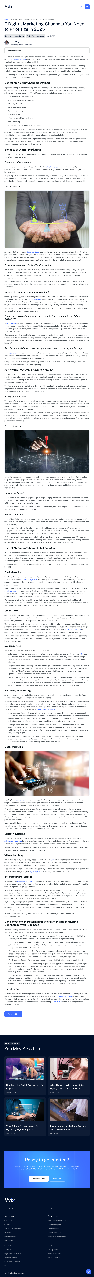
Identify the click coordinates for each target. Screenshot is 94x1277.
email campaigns (11, 591)
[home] (8, 6)
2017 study (11, 323)
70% (81, 654)
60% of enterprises (63, 996)
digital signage (35, 871)
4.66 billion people (51, 167)
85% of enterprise (18, 59)
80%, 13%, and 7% (72, 629)
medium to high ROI (28, 579)
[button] (87, 6)
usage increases (22, 800)
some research (34, 299)
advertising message (13, 841)
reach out (57, 1001)
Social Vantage (32, 252)
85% (52, 860)
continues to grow (24, 881)
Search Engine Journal (46, 709)
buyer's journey (14, 353)
